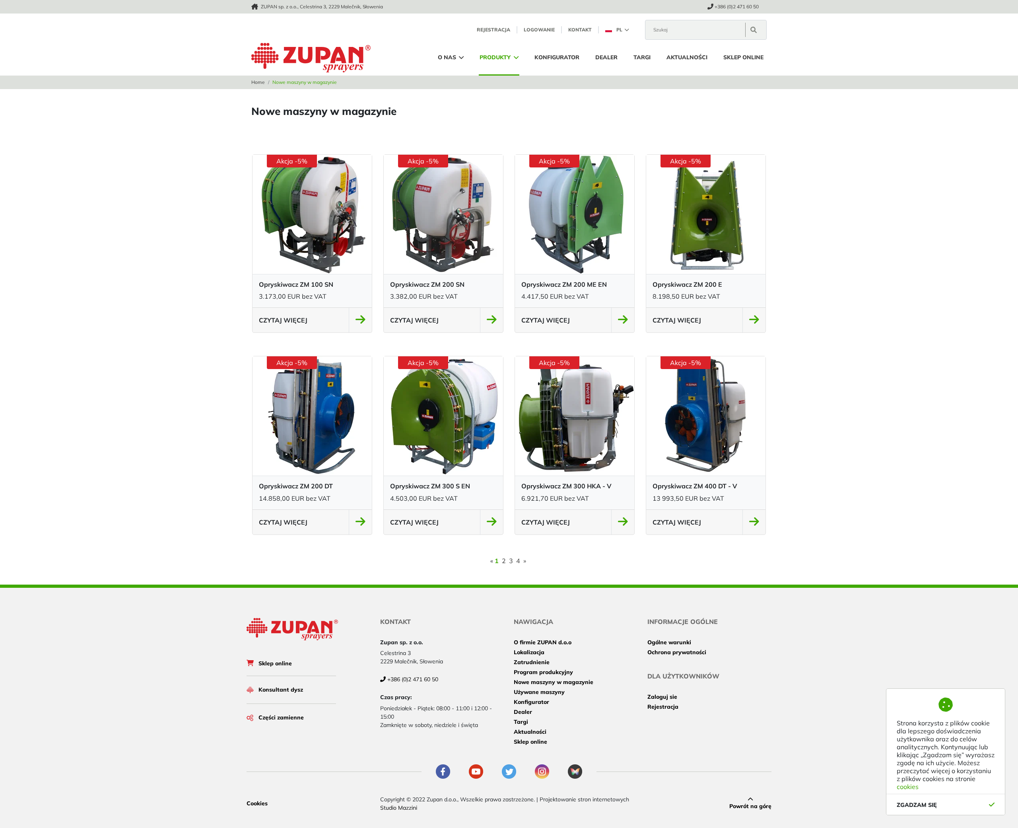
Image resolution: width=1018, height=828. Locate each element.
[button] (617, 30)
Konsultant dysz (280, 689)
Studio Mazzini (398, 807)
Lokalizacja (529, 652)
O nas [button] (448, 57)
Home (258, 82)
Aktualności (686, 57)
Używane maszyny (539, 692)
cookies (908, 787)
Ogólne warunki (669, 642)
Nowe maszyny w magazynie (553, 682)
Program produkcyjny (543, 672)
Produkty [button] (496, 57)
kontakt (580, 30)
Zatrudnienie (532, 662)
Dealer (606, 57)
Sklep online (743, 57)
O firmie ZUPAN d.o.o (542, 642)
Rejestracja (662, 706)
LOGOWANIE (539, 30)
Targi (642, 57)
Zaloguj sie (662, 696)
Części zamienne (281, 717)
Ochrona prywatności (676, 652)
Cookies (257, 803)
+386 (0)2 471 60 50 (737, 7)
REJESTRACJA (493, 30)
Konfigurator (556, 57)
